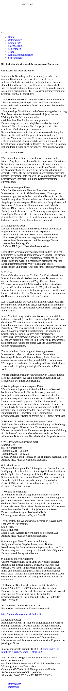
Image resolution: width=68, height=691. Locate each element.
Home (11, 37)
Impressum (13, 686)
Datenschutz (14, 683)
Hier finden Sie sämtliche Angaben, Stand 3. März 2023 (30, 650)
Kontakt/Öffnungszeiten (20, 54)
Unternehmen (15, 40)
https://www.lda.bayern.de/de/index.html (22, 614)
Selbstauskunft (15, 57)
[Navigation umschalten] (2, 32)
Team (11, 51)
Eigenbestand (15, 45)
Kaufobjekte (14, 42)
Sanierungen (14, 48)
